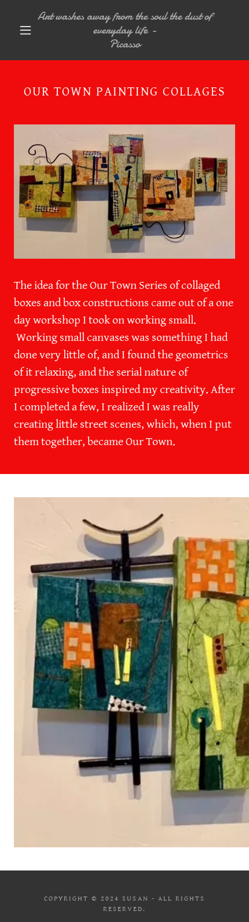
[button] (25, 30)
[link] (125, 30)
